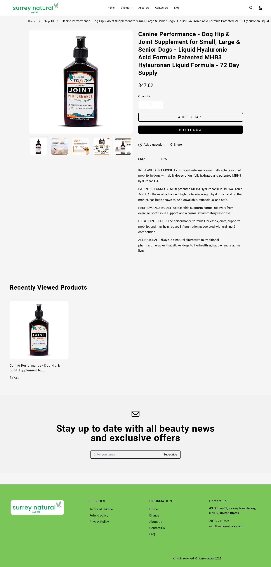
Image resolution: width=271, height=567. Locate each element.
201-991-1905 (219, 521)
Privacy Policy (99, 521)
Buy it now (190, 130)
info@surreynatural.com (226, 526)
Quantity (144, 96)
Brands (125, 7)
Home (111, 7)
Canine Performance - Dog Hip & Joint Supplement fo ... (35, 368)
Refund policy (98, 515)
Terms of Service (101, 509)
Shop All (49, 21)
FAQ (176, 7)
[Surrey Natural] (35, 8)
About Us (143, 7)
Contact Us (161, 7)
